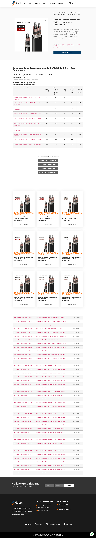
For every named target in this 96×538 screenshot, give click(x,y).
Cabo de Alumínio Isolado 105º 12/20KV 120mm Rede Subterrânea (50, 362)
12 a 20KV (64, 212)
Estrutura (52, 3)
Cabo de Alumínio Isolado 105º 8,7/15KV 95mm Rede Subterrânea (50, 358)
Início (55, 13)
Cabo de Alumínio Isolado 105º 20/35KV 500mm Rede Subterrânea (50, 462)
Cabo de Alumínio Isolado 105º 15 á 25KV (23, 402)
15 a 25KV (62, 44)
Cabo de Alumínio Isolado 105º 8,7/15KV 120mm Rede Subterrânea (48, 298)
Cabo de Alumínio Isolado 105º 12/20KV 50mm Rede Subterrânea (50, 391)
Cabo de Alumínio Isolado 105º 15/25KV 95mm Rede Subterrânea (50, 436)
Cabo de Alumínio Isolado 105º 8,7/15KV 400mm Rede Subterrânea (72, 258)
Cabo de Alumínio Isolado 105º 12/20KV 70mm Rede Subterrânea (50, 395)
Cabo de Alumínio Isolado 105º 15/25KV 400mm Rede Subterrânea (50, 421)
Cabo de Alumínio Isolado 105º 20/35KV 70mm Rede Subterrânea (50, 469)
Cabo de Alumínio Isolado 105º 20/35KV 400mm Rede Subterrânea (50, 458)
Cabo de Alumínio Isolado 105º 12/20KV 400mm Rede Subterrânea (50, 384)
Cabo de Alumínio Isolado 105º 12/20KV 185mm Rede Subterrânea (72, 218)
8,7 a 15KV (40, 252)
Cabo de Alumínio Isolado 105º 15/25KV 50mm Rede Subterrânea (50, 428)
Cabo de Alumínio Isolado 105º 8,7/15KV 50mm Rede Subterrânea (50, 351)
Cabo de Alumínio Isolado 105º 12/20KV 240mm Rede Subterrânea (50, 373)
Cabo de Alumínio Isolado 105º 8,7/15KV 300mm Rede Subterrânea (48, 258)
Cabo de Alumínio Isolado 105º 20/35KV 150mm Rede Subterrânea (50, 443)
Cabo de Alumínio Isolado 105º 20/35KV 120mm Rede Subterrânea (50, 439)
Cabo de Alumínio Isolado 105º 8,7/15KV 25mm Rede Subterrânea (50, 332)
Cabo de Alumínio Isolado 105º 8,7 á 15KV (23, 317)
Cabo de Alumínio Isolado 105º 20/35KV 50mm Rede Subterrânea (50, 465)
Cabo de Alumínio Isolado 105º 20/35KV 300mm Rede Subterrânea (50, 454)
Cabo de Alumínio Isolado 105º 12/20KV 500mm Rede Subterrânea (50, 388)
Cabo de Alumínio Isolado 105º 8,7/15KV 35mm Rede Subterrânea (50, 340)
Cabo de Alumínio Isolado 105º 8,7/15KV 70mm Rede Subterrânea (50, 354)
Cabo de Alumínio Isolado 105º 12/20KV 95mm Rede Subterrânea (50, 399)
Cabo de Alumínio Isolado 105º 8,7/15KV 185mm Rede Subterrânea (72, 298)
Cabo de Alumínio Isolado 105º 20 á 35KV (23, 439)
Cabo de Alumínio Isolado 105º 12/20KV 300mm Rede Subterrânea (50, 376)
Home (29, 3)
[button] (70, 3)
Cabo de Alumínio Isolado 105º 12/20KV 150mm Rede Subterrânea (50, 365)
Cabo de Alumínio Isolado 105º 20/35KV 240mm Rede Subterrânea (50, 450)
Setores (44, 3)
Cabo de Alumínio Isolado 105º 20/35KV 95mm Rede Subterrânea (50, 473)
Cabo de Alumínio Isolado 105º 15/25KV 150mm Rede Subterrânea (23, 218)
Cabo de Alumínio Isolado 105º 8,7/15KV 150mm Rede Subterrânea (51, 321)
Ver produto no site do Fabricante (48, 157)
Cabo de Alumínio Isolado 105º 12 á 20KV (23, 362)
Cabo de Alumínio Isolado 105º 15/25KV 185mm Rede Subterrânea (50, 410)
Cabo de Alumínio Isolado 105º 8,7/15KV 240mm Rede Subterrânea (51, 328)
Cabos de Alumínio (63, 13)
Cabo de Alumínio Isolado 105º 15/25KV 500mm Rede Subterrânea (50, 425)
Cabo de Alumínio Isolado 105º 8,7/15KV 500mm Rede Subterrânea (51, 347)
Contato (60, 3)
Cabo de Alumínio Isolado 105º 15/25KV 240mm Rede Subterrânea (48, 218)
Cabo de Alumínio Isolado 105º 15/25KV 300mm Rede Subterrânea (50, 417)
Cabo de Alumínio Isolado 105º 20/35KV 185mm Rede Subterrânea (50, 447)
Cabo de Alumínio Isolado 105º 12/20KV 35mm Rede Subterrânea (23, 298)
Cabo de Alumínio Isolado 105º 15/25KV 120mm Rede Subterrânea (50, 402)
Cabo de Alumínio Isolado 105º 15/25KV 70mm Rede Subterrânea (23, 258)
